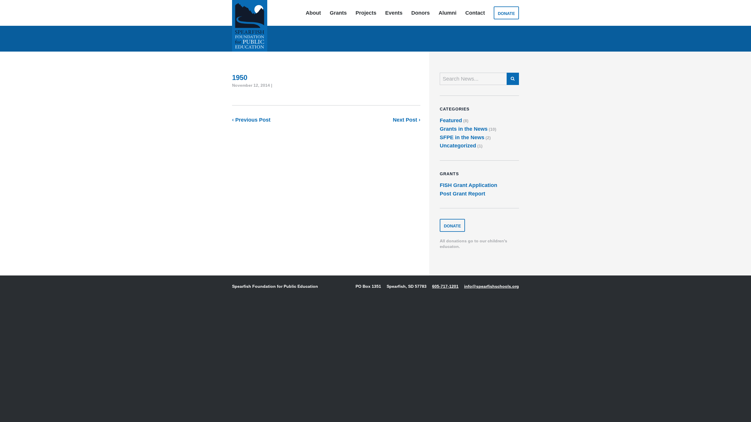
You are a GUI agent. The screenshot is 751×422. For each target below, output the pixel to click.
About (313, 13)
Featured (451, 120)
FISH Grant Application (468, 185)
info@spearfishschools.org (491, 286)
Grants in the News (464, 129)
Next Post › (406, 120)
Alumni (447, 13)
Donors (420, 13)
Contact (475, 13)
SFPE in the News (462, 137)
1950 (239, 77)
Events (393, 13)
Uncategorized (458, 146)
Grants (338, 13)
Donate (506, 13)
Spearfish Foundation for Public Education (249, 26)
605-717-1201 (445, 286)
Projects (366, 13)
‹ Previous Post (251, 120)
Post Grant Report (462, 194)
